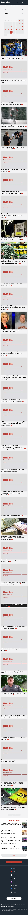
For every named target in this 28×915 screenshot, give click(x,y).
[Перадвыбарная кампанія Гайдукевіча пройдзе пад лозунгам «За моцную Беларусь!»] (14, 485)
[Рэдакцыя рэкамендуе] (26, 820)
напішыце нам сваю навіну (14, 862)
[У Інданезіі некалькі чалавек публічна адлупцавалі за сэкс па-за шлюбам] (14, 825)
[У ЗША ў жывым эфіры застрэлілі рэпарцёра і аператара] (14, 322)
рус (22, 2)
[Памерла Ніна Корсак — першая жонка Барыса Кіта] (14, 596)
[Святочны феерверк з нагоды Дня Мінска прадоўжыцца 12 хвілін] (14, 618)
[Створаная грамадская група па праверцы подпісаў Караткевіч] (14, 183)
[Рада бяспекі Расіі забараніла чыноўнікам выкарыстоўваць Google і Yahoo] (14, 574)
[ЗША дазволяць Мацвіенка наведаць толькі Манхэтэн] (14, 729)
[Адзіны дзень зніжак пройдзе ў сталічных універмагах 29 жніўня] (14, 752)
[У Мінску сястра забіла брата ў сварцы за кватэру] (14, 161)
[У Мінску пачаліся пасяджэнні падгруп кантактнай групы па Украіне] (14, 663)
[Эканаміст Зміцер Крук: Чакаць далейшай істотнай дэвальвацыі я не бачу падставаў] (14, 529)
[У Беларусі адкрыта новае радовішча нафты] (14, 641)
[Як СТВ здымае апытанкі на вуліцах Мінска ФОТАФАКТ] (14, 139)
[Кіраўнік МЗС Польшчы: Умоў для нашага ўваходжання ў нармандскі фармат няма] (14, 707)
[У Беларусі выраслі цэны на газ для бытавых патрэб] (14, 276)
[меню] (26, 2)
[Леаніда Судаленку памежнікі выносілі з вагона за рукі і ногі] (14, 685)
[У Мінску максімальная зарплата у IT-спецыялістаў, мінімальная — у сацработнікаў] (14, 415)
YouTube (15, 871)
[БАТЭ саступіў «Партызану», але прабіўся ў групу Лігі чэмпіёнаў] (14, 49)
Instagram (15, 882)
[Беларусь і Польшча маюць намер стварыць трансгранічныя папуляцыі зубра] (14, 207)
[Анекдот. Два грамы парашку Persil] (14, 506)
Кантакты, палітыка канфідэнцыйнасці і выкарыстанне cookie (13, 905)
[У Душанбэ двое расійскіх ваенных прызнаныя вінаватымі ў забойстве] (14, 391)
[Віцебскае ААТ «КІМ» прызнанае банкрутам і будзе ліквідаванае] (14, 95)
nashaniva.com (4, 910)
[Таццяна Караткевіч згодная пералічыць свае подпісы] (14, 552)
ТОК (14, 878)
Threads (14, 892)
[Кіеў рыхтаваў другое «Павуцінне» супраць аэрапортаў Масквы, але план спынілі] (14, 848)
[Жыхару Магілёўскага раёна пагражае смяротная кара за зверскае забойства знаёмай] (14, 299)
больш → (14, 855)
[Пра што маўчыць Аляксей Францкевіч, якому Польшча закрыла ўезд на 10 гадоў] (14, 832)
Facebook (15, 888)
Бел (17, 2)
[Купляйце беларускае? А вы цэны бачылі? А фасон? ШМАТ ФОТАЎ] (14, 230)
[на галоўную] (5, 2)
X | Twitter (15, 885)
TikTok (14, 875)
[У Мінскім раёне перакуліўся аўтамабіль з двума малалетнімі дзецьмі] (14, 461)
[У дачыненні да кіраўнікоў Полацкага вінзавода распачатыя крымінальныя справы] (14, 345)
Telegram (15, 868)
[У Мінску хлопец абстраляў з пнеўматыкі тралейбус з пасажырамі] (14, 117)
